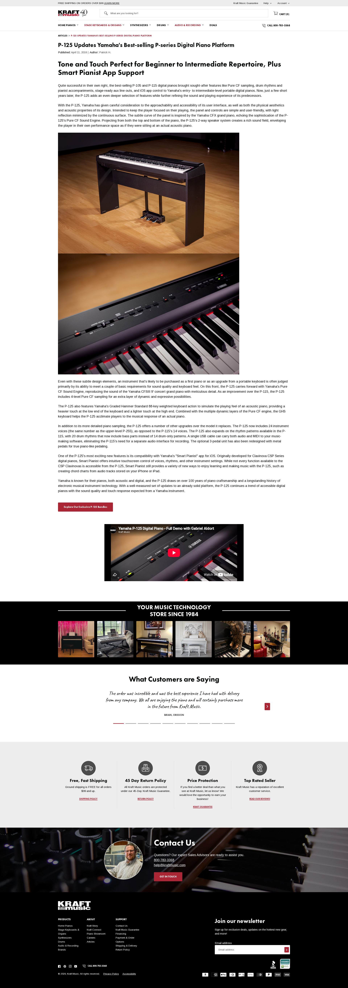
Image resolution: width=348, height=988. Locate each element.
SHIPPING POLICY (88, 799)
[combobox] (189, 13)
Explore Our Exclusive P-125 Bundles (85, 507)
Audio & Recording (68, 945)
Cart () (284, 14)
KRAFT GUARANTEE (202, 807)
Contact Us (122, 925)
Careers (91, 937)
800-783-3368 (164, 860)
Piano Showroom (96, 933)
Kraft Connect (94, 929)
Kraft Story (92, 925)
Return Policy (123, 949)
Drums (61, 941)
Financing (121, 933)
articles (62, 36)
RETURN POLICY (146, 799)
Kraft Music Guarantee (127, 929)
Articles (91, 941)
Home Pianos (65, 925)
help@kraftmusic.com (170, 865)
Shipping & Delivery (126, 945)
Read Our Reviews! (259, 799)
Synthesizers (65, 937)
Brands (62, 949)
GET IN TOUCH (168, 876)
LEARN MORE (111, 3)
